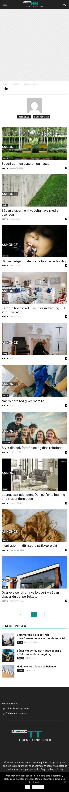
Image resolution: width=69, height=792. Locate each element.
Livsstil (5, 158)
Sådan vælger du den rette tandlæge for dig (34, 261)
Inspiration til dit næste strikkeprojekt (29, 546)
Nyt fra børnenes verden (14, 713)
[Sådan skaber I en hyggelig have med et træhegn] (34, 190)
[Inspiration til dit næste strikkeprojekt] (34, 525)
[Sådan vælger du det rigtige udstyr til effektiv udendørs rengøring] (8, 655)
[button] (64, 4)
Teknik (20, 658)
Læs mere (38, 786)
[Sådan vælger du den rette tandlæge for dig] (34, 241)
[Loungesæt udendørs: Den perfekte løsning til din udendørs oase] (34, 475)
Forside (5, 84)
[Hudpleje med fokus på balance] (8, 671)
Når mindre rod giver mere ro (23, 401)
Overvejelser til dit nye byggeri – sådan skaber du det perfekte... (30, 594)
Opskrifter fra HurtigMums (15, 708)
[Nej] (65, 782)
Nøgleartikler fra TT (12, 703)
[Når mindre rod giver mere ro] (34, 381)
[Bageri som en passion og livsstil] (34, 143)
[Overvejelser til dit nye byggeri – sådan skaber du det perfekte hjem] (34, 572)
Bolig (5, 205)
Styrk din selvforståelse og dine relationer (33, 448)
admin (5, 168)
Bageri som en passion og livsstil (26, 164)
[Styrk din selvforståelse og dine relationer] (34, 428)
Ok (27, 786)
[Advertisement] (34, 44)
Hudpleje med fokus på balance (36, 666)
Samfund (6, 442)
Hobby (5, 540)
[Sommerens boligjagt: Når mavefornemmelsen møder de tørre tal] (8, 639)
